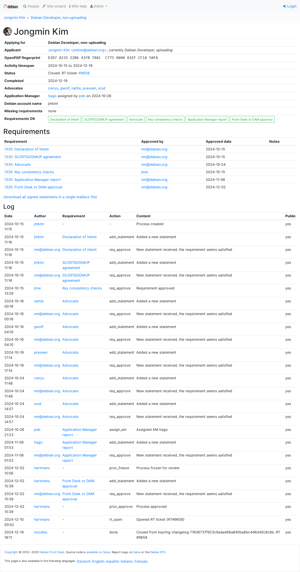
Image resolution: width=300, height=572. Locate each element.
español (112, 561)
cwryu (53, 88)
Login (291, 6)
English (98, 561)
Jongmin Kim (14, 17)
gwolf (64, 88)
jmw (144, 172)
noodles (40, 532)
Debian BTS (157, 552)
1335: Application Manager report (32, 179)
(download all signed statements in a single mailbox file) (50, 197)
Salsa (136, 552)
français (141, 561)
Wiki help (78, 6)
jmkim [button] (99, 6)
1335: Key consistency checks (29, 172)
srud (101, 88)
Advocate (136, 119)
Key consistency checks (165, 119)
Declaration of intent (64, 119)
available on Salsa (98, 552)
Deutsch (83, 561)
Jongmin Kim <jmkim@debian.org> (77, 50)
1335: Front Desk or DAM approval (33, 187)
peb (82, 96)
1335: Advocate (17, 164)
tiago (52, 96)
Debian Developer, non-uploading (59, 17)
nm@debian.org (154, 149)
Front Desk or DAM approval (252, 119)
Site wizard (56, 6)
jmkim (39, 224)
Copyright (11, 552)
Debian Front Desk (52, 552)
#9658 (84, 73)
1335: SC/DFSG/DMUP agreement (32, 157)
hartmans (42, 468)
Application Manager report (207, 119)
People (33, 6)
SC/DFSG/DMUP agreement (104, 119)
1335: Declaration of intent (26, 149)
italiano (127, 561)
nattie (76, 88)
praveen (89, 88)
